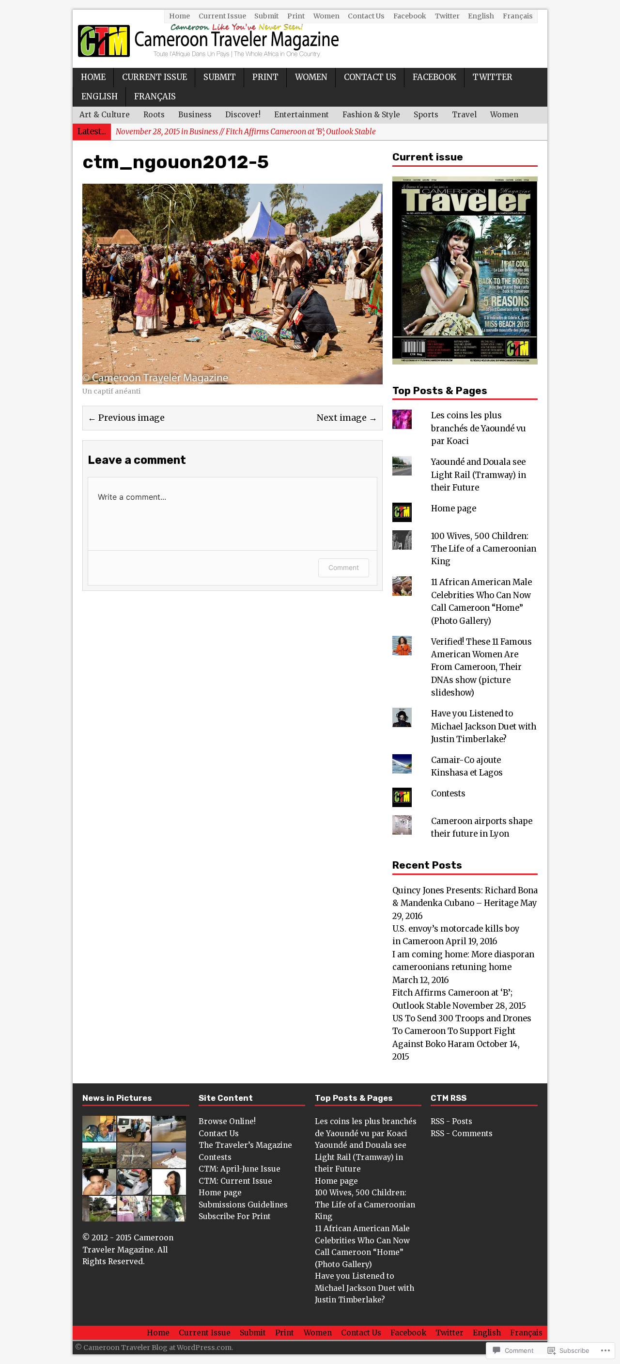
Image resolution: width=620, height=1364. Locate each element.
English (481, 16)
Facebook (409, 16)
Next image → (347, 417)
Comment (343, 567)
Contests (448, 794)
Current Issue (222, 16)
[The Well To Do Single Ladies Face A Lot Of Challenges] (134, 1188)
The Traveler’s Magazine (245, 1145)
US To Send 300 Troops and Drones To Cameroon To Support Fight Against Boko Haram (461, 1031)
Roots (154, 114)
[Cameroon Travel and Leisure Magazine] (310, 39)
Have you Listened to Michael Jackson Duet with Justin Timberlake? (483, 727)
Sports (426, 114)
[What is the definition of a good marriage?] (169, 1162)
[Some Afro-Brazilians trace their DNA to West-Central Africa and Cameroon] (134, 1215)
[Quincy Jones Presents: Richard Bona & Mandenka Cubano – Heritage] (99, 1135)
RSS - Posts (451, 1121)
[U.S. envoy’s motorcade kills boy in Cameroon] (134, 1135)
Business (195, 114)
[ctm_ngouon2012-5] (232, 377)
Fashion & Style (371, 114)
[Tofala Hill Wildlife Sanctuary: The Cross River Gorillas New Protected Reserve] (169, 1215)
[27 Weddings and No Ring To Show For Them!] (99, 1188)
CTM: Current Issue (235, 1181)
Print (296, 16)
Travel (464, 114)
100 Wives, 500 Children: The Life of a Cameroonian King (483, 549)
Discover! (243, 114)
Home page (453, 509)
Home (179, 16)
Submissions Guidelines (243, 1204)
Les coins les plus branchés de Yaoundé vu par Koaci (478, 428)
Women (326, 16)
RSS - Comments (462, 1133)
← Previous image (126, 417)
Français (518, 16)
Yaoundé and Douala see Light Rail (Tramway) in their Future (478, 475)
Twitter (447, 16)
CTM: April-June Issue (239, 1169)
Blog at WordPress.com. (192, 1347)
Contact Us (366, 16)
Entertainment (301, 114)
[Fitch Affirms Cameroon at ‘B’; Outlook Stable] (99, 1162)
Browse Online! (227, 1121)
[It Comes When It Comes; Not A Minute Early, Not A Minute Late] (169, 1188)
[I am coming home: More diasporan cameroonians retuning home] (169, 1135)
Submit (266, 16)
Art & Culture (104, 114)
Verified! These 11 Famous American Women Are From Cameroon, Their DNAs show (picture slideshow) (481, 667)
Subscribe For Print (235, 1216)
